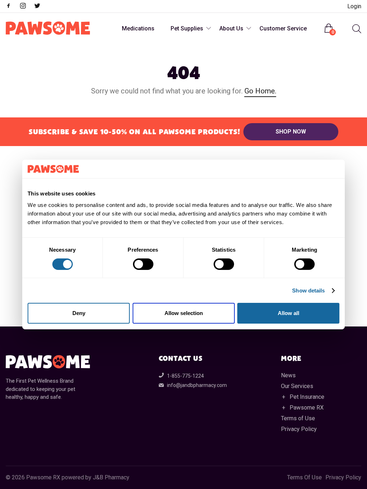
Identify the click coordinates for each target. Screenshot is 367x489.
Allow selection (184, 313)
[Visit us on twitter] (40, 6)
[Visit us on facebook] (12, 6)
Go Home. (260, 91)
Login (354, 6)
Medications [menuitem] (138, 28)
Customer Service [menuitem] (283, 28)
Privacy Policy (299, 429)
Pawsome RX (307, 407)
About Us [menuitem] (231, 28)
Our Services (297, 386)
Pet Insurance (307, 396)
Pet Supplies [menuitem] (187, 28)
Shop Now (291, 131)
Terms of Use (298, 418)
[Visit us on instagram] (26, 6)
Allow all (288, 313)
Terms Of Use (304, 477)
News (288, 375)
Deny (78, 313)
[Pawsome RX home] (48, 28)
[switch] (143, 264)
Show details (308, 290)
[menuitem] (355, 29)
